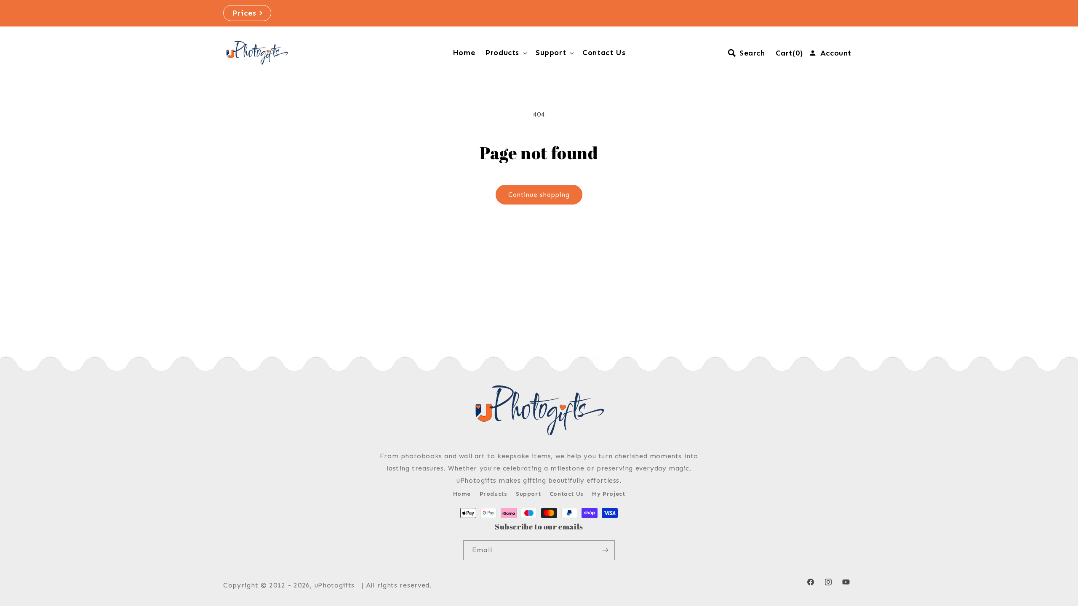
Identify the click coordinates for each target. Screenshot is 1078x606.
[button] (505, 53)
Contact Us (567, 493)
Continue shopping (539, 195)
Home (462, 493)
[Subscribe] (605, 550)
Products (493, 493)
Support (528, 493)
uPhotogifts (335, 585)
